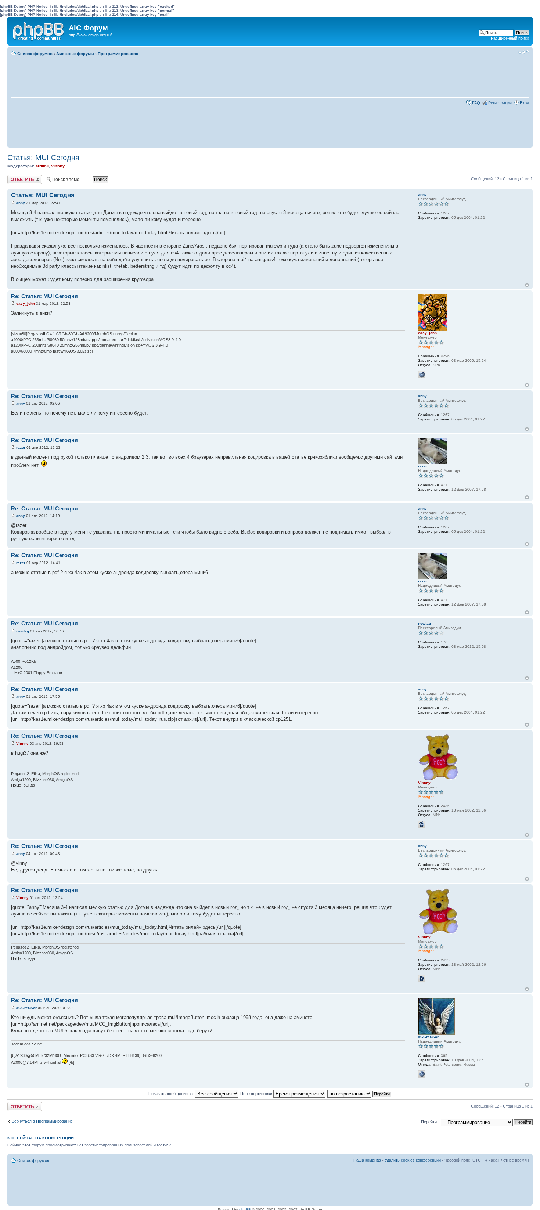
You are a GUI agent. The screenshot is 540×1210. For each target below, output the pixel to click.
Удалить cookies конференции (413, 1160)
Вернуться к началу (527, 285)
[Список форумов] (39, 29)
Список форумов (35, 53)
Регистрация (500, 103)
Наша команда (367, 1160)
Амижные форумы (75, 53)
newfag (22, 631)
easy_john (25, 303)
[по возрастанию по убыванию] (359, 1093)
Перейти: (429, 1122)
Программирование (118, 53)
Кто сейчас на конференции (40, 1138)
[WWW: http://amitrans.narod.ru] (421, 1074)
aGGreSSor (26, 1008)
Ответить (16, 177)
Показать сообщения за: (171, 1093)
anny (20, 203)
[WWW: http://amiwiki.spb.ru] (421, 374)
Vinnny (58, 166)
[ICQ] (421, 824)
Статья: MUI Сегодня (43, 157)
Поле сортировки (256, 1093)
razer (20, 447)
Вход (524, 103)
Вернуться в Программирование (42, 1121)
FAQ (476, 103)
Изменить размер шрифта (523, 52)
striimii (42, 166)
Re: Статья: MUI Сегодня (44, 296)
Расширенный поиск (510, 38)
